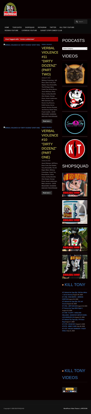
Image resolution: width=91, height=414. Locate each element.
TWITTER (53, 27)
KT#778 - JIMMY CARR (69, 326)
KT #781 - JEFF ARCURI (69, 306)
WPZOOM (84, 408)
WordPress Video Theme (71, 408)
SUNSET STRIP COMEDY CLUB (51, 30)
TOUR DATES (17, 27)
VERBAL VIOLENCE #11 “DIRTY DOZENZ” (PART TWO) (50, 61)
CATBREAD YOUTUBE (29, 30)
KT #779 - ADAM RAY (68, 324)
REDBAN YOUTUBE (11, 30)
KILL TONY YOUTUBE (67, 27)
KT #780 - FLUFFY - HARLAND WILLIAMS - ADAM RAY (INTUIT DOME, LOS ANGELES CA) (74, 315)
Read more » (47, 121)
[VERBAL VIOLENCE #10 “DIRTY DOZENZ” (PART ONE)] (22, 127)
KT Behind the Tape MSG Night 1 (72, 308)
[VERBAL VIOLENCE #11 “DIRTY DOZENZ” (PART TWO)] (22, 44)
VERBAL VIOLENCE (47, 44)
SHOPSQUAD (29, 27)
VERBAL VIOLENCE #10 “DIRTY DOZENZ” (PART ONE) (50, 144)
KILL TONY (75, 284)
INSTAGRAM (42, 27)
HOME (7, 27)
